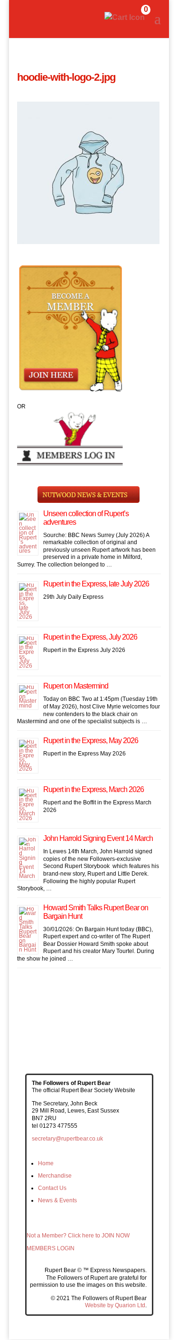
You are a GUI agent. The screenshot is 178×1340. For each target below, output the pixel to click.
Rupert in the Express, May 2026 (90, 740)
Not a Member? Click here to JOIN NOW (78, 1235)
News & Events (57, 1200)
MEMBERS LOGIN (51, 1248)
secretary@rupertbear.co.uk (67, 1138)
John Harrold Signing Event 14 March (98, 838)
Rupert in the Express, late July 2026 (96, 584)
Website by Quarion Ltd (115, 1305)
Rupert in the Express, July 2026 (90, 637)
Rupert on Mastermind (75, 686)
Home (46, 1163)
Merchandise (55, 1175)
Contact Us (52, 1188)
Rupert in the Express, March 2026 (93, 789)
